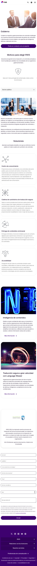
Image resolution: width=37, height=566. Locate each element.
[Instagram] (25, 534)
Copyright (17, 558)
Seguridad (31, 558)
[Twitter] (11, 534)
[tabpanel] (18, 186)
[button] (4, 2)
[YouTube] (22, 534)
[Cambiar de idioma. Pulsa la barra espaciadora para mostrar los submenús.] (31, 2)
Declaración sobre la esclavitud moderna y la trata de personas (18, 560)
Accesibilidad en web (24, 563)
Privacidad (24, 558)
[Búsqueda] (28, 2)
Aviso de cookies (12, 563)
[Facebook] (18, 534)
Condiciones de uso (7, 558)
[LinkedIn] (15, 534)
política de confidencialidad (21, 513)
